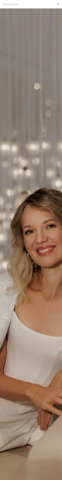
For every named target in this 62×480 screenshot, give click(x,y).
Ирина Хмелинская (10, 4)
